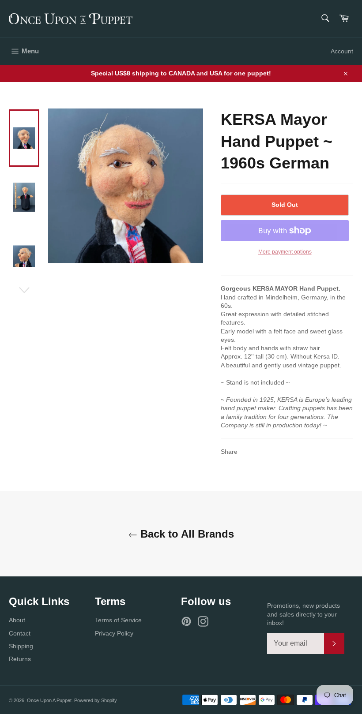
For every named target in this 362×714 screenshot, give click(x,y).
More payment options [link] (285, 252)
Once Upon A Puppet (49, 700)
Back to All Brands (185, 534)
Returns (20, 658)
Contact (19, 633)
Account (342, 51)
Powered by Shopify (95, 700)
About (17, 620)
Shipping (21, 646)
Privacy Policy (114, 633)
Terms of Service (118, 620)
